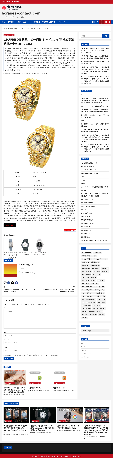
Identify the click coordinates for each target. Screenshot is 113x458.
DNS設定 (95, 268)
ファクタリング (99, 296)
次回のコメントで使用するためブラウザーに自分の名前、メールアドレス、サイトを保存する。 (32, 355)
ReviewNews (76, 456)
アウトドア (86, 274)
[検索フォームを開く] (97, 22)
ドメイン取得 (87, 293)
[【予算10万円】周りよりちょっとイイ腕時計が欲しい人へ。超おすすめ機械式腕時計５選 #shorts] (43, 415)
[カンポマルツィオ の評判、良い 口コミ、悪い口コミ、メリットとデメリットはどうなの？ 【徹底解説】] (15, 377)
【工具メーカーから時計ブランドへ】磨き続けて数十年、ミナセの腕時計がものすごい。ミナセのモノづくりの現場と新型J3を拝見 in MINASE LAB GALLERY (96, 430)
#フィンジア (87, 259)
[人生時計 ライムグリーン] (39, 377)
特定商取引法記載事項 (48, 22)
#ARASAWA (86, 253)
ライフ (101, 302)
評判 (84, 317)
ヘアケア (101, 299)
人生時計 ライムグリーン (36, 388)
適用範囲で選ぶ (85, 237)
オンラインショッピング (90, 283)
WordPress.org (85, 357)
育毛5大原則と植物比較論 (88, 206)
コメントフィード (86, 353)
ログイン (83, 346)
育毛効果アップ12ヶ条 (87, 223)
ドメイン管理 (87, 296)
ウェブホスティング (89, 277)
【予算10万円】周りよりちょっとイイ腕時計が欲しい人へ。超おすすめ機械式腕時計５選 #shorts (42, 428)
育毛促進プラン (85, 216)
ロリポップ (86, 308)
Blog (82, 120)
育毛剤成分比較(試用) (87, 220)
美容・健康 (11, 22)
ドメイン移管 (99, 293)
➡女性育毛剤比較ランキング (89, 163)
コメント (7, 308)
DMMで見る (10, 225)
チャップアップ (87, 290)
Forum (83, 95)
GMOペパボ (86, 271)
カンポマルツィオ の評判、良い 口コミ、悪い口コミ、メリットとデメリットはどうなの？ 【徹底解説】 (15, 390)
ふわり (96, 271)
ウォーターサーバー (89, 280)
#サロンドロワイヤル (89, 256)
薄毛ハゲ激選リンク (86, 233)
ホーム (3, 22)
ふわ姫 (105, 271)
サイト (5, 347)
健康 (95, 308)
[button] (5, 282)
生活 (85, 314)
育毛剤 (93, 314)
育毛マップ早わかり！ (87, 213)
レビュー (96, 305)
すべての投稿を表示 (26, 273)
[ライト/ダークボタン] (94, 22)
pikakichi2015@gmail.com (12, 73)
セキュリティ (99, 287)
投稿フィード (84, 350)
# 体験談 (85, 262)
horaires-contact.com (21, 13)
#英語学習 (95, 265)
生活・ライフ (12, 383)
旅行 (84, 311)
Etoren (105, 268)
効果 (102, 308)
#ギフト (97, 253)
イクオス (96, 274)
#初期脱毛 (95, 262)
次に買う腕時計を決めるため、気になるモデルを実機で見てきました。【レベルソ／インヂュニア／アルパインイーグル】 (95, 50)
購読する (107, 22)
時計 (13, 35)
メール (6, 340)
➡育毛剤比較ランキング (88, 166)
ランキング (86, 305)
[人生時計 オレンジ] (64, 377)
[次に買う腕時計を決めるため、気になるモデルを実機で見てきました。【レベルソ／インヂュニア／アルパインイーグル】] (16, 415)
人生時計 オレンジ (59, 388)
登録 (82, 343)
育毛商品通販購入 (86, 226)
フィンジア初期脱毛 (89, 299)
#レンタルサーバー (100, 259)
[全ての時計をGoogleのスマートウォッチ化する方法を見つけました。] (70, 415)
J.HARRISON (7, 35)
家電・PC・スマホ (21, 22)
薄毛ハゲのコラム (86, 230)
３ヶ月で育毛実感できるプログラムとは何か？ (94, 240)
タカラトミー (33, 383)
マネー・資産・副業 (35, 22)
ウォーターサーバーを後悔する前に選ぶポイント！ (95, 106)
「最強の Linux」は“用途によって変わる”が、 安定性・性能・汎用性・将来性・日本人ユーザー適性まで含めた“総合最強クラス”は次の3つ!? (95, 100)
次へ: (60, 289)
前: (19, 289)
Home (83, 183)
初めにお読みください (87, 199)
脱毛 (101, 314)
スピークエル (87, 287)
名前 (5, 332)
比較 (99, 311)
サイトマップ (61, 22)
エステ (101, 280)
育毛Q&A (83, 209)
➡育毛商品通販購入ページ (88, 170)
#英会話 (85, 265)
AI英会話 (86, 268)
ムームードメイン (88, 302)
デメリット (99, 290)
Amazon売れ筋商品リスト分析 (89, 173)
